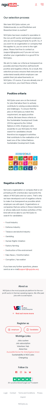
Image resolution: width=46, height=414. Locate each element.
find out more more (25, 313)
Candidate (34, 330)
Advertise (23, 349)
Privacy (39, 393)
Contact (13, 393)
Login (6, 393)
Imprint (23, 397)
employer (15, 330)
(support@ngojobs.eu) (29, 269)
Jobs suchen (23, 340)
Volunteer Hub (23, 346)
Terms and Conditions (26, 393)
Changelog (23, 357)
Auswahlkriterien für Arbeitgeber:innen (23, 352)
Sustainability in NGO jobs (23, 354)
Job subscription (23, 343)
